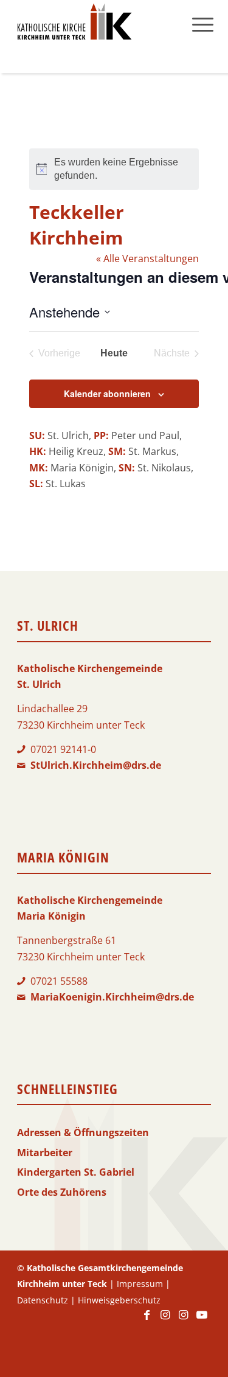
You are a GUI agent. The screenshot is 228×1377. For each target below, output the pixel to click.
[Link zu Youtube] (202, 1320)
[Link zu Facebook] (147, 1320)
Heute (114, 353)
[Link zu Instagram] (165, 1320)
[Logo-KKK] (94, 24)
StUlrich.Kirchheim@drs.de (95, 765)
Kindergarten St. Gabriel (75, 1172)
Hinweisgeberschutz (119, 1300)
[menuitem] (203, 24)
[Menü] (203, 24)
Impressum (140, 1283)
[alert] (114, 169)
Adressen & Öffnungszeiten (83, 1132)
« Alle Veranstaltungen (147, 258)
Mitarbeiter (44, 1152)
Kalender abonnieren (107, 393)
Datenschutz (42, 1300)
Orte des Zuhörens (61, 1192)
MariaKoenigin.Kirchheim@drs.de (112, 997)
